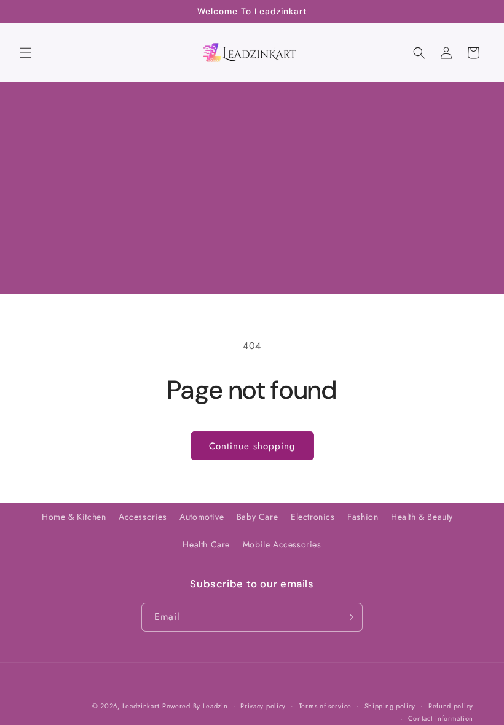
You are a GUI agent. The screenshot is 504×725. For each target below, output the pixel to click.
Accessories (143, 517)
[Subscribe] (348, 617)
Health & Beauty (422, 517)
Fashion (362, 517)
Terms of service (325, 706)
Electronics (313, 517)
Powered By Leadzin (195, 706)
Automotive (201, 517)
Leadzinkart (141, 706)
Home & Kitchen (74, 517)
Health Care (206, 544)
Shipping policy (390, 706)
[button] (25, 52)
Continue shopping (252, 446)
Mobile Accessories (282, 544)
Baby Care (257, 517)
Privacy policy (263, 706)
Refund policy (450, 706)
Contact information (440, 718)
